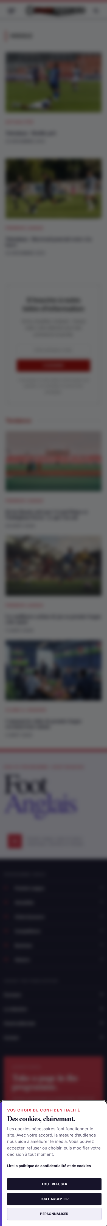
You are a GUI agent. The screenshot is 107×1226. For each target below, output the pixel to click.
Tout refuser (54, 1184)
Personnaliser (54, 1214)
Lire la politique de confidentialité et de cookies (49, 1166)
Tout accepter (54, 1199)
